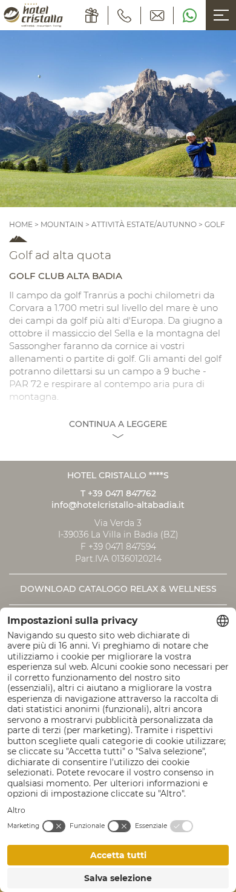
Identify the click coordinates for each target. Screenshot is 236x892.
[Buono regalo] (92, 15)
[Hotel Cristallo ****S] (33, 15)
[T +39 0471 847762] (124, 15)
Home (21, 224)
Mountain (62, 224)
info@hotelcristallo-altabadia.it (118, 504)
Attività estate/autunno (144, 224)
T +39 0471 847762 (118, 493)
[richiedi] (157, 15)
